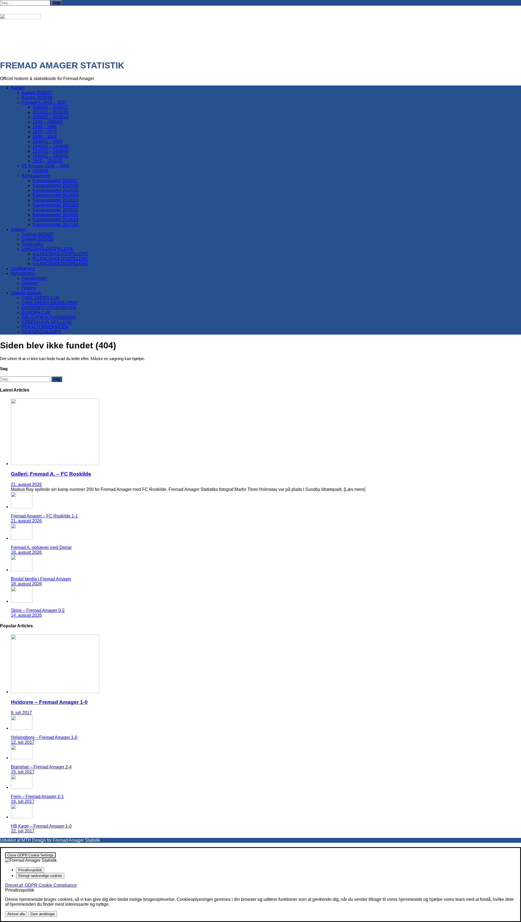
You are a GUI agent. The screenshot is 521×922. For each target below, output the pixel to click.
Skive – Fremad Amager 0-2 (38, 610)
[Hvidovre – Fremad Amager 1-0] (55, 691)
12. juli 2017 (22, 742)
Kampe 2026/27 (37, 92)
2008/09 (40, 170)
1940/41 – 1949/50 (51, 146)
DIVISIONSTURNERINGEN (49, 307)
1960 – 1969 (45, 136)
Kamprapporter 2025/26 (55, 185)
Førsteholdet (34, 278)
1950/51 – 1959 (48, 141)
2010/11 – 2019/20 (50, 112)
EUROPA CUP (36, 312)
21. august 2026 (26, 484)
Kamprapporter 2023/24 (55, 195)
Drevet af (41, 885)
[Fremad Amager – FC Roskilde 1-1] (22, 506)
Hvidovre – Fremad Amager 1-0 (49, 702)
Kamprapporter (36, 175)
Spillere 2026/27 (37, 234)
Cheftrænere (23, 268)
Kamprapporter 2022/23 (55, 200)
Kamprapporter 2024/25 (55, 190)
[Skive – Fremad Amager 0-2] (22, 601)
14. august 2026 (26, 615)
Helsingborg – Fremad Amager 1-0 (44, 737)
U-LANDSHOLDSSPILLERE (60, 263)
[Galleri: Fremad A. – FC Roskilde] (55, 463)
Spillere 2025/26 (37, 239)
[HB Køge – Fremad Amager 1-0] (22, 817)
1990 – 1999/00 (48, 122)
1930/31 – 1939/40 (51, 151)
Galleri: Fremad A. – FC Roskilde (51, 474)
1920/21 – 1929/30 (51, 156)
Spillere (18, 229)
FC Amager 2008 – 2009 (45, 166)
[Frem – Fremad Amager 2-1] (22, 787)
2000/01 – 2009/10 (51, 117)
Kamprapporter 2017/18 (55, 224)
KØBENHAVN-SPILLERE (47, 322)
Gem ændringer (42, 914)
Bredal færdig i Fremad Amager (41, 579)
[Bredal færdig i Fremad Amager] (22, 569)
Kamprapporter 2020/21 (55, 210)
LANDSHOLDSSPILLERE (47, 249)
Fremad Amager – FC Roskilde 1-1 (44, 516)
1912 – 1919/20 (48, 161)
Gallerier (30, 283)
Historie (29, 288)
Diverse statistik (26, 293)
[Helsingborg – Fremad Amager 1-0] (22, 728)
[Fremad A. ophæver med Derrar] (22, 538)
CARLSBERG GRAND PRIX (50, 302)
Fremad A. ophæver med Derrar (41, 547)
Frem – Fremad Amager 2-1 (37, 796)
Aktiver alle (16, 914)
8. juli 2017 (21, 712)
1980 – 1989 (45, 127)
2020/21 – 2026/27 (51, 107)
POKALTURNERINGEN (45, 327)
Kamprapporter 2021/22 (55, 205)
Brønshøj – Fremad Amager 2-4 (41, 767)
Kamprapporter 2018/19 (55, 219)
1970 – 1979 (45, 131)
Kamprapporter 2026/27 (55, 180)
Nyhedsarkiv (23, 273)
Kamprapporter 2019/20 (55, 214)
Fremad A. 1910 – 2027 (44, 102)
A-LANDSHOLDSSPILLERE (60, 254)
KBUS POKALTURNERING (49, 317)
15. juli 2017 (22, 772)
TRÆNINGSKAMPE (41, 332)
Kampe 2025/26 (37, 97)
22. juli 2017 (22, 831)
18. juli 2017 (22, 801)
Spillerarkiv (32, 244)
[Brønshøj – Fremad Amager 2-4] (22, 757)
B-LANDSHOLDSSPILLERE (60, 258)
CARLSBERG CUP (41, 297)
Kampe (18, 87)
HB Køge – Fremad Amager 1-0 (41, 826)
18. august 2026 (26, 552)
